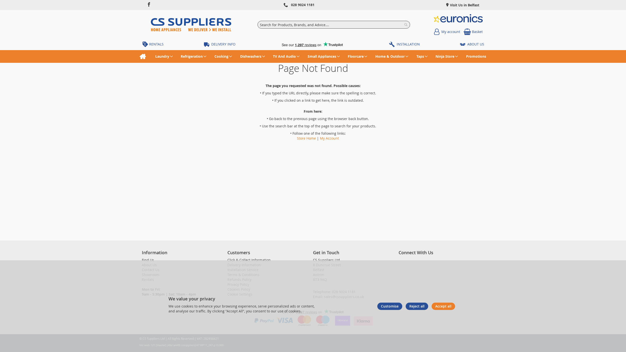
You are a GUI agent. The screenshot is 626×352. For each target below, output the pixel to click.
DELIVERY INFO (223, 44)
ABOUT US (475, 44)
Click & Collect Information (249, 260)
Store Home (306, 138)
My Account (329, 138)
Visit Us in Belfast (464, 5)
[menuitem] (142, 56)
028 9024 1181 (302, 4)
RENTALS (156, 44)
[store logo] (191, 24)
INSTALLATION (408, 44)
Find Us (148, 260)
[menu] (313, 56)
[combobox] (333, 25)
